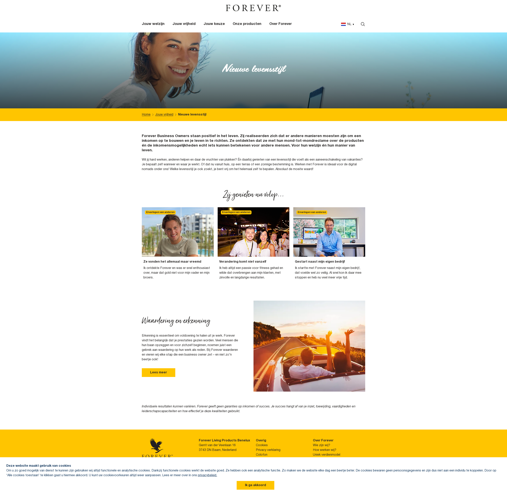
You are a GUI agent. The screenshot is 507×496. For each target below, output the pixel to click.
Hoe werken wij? (324, 450)
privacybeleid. (207, 475)
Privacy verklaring (268, 450)
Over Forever (280, 24)
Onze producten (247, 24)
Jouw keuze (214, 24)
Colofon (261, 454)
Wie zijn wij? (321, 445)
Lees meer (158, 372)
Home (146, 114)
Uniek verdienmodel (326, 454)
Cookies (262, 445)
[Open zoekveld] (361, 24)
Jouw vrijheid (184, 24)
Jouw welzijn (153, 24)
